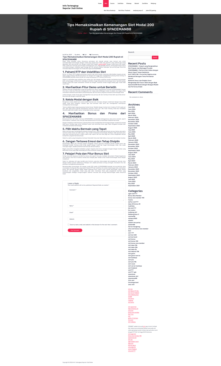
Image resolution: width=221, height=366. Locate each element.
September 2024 (134, 150)
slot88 (130, 296)
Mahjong (153, 3)
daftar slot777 (133, 202)
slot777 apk (132, 272)
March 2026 (132, 115)
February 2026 (133, 117)
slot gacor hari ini (134, 255)
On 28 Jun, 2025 (67, 54)
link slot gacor (132, 345)
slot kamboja (132, 258)
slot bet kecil (132, 237)
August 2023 (132, 177)
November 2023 (133, 171)
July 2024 (131, 155)
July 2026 (131, 107)
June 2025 (131, 132)
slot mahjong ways (133, 295)
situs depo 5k (132, 347)
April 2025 (131, 136)
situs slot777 (131, 351)
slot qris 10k (132, 262)
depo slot (130, 343)
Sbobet (136, 3)
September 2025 (134, 126)
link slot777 (132, 208)
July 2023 (131, 179)
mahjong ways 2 (138, 10)
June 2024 (132, 157)
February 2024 (133, 165)
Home (100, 3)
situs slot (130, 310)
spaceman (131, 274)
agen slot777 (132, 193)
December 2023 (133, 169)
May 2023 (131, 183)
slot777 (130, 270)
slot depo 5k (132, 249)
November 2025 (133, 121)
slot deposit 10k (133, 251)
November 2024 (133, 146)
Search (131, 52)
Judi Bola (120, 3)
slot (129, 316)
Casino (112, 3)
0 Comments (95, 54)
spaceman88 (102, 64)
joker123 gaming (151, 10)
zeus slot (131, 284)
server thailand (132, 349)
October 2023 (133, 173)
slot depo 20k (133, 247)
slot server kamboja (135, 266)
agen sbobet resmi (133, 341)
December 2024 (133, 144)
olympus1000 (132, 218)
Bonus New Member (135, 196)
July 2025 (131, 130)
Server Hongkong (134, 227)
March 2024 (132, 163)
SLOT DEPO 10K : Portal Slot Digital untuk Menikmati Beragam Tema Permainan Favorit (142, 76)
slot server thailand (133, 293)
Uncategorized (133, 282)
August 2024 (132, 152)
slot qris (131, 260)
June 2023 (131, 181)
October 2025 (133, 124)
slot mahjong (131, 322)
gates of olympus (133, 318)
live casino (131, 210)
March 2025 (132, 138)
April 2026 (131, 113)
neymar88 (131, 216)
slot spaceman (132, 307)
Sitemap (128, 3)
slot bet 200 (132, 235)
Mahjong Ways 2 (133, 214)
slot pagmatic (132, 334)
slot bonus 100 (133, 241)
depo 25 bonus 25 (134, 204)
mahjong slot (132, 212)
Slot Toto (130, 314)
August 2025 (132, 128)
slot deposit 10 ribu (133, 291)
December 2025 (133, 119)
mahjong (130, 300)
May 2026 (131, 111)
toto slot (131, 280)
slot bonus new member (136, 243)
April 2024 (131, 161)
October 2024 (133, 148)
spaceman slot (133, 276)
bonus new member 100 (136, 198)
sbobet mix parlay (134, 222)
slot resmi (131, 264)
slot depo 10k (132, 245)
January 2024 (133, 167)
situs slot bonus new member (138, 229)
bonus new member (133, 312)
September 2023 (134, 175)
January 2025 (133, 142)
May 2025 (131, 134)
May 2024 (131, 159)
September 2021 (134, 185)
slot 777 (131, 233)
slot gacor (131, 253)
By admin (77, 54)
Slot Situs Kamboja (109, 10)
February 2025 (133, 140)
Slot (106, 3)
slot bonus (131, 239)
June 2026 (132, 109)
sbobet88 (131, 224)
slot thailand (132, 268)
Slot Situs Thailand (124, 10)
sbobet (130, 220)
